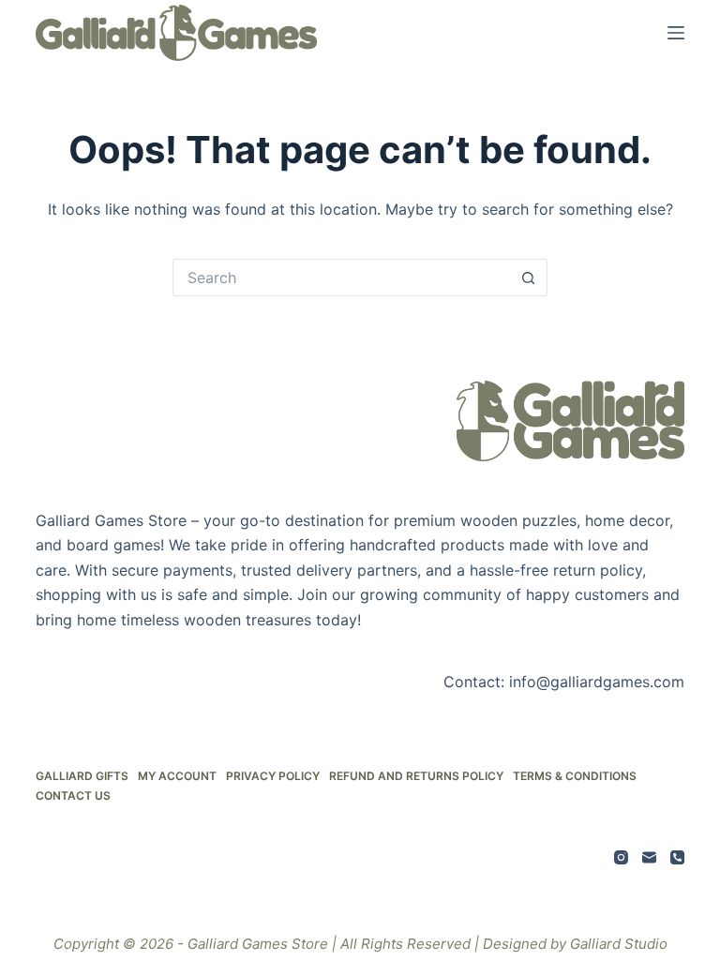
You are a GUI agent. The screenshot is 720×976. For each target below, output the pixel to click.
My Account (177, 776)
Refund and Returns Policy (416, 776)
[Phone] (677, 857)
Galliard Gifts (82, 776)
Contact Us (73, 795)
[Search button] (529, 277)
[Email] (649, 857)
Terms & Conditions (575, 776)
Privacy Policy (273, 776)
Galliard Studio (619, 944)
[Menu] (676, 32)
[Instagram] (621, 857)
